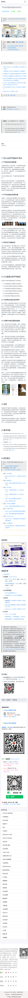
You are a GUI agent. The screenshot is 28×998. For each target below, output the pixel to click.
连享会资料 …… (7, 574)
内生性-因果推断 (7, 78)
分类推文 (8, 700)
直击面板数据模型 (9, 583)
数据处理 (17, 73)
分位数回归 (9, 523)
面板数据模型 (8, 619)
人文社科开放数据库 (17, 595)
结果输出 (5, 73)
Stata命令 (5, 919)
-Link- (18, 132)
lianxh (7, 762)
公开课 (4, 930)
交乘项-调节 (18, 76)
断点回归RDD (22, 78)
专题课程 (22, 71)
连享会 (3, 2)
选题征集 (4, 727)
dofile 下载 (12, 804)
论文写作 (11, 71)
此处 (11, 727)
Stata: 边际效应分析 (10, 501)
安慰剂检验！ (16, 616)
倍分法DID (15, 78)
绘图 (24, 600)
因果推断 (23, 604)
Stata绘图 (11, 73)
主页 (9, 18)
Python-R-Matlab (16, 87)
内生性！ (23, 616)
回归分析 (5, 76)
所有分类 (7, 600)
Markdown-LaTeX (7, 834)
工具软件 (12, 91)
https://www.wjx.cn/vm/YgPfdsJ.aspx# (13, 649)
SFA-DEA (14, 84)
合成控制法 (16, 80)
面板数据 (11, 76)
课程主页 (6, 716)
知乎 (16, 18)
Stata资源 (21, 67)
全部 (4, 67)
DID (6, 606)
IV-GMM (24, 76)
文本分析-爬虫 (7, 87)
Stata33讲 (5, 820)
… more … (7, 588)
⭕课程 (6, 977)
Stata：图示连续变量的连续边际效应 (14, 513)
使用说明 (15, 762)
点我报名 (13, 716)
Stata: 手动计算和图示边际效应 (13, 498)
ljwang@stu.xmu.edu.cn (13, 109)
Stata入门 (9, 67)
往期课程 (5, 902)
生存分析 (9, 84)
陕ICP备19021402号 (16, 996)
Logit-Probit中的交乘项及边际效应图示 (15, 511)
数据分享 (17, 71)
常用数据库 (8, 595)
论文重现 (5, 923)
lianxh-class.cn (13, 576)
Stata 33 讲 (8, 579)
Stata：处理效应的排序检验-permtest (15, 506)
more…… (20, 679)
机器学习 (20, 609)
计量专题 (5, 71)
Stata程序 (23, 73)
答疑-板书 (5, 916)
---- (18, 804)
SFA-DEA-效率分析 (8, 813)
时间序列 (13, 83)
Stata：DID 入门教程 (10, 614)
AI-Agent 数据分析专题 (10, 710)
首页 (3, 700)
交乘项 (18, 604)
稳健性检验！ (8, 616)
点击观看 (6, 804)
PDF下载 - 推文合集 (10, 95)
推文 (13, 18)
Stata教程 (15, 67)
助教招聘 (13, 723)
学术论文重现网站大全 (11, 593)
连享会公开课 (7, 723)
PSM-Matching (8, 80)
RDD (9, 606)
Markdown (6, 91)
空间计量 (19, 83)
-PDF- (13, 450)
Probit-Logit (6, 83)
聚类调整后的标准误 (19, 619)
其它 (17, 91)
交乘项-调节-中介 (7, 856)
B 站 (20, 18)
